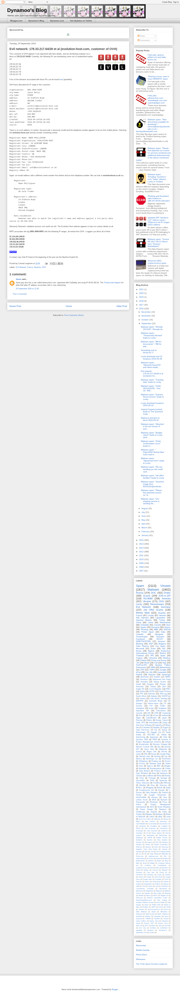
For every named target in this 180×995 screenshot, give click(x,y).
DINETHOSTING (143, 641)
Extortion (139, 872)
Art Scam (150, 858)
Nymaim (164, 800)
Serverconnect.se (154, 909)
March (144, 527)
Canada (157, 625)
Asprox (167, 627)
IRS (152, 655)
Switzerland (153, 723)
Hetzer (147, 881)
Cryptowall (166, 713)
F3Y (151, 706)
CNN (156, 713)
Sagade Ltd (156, 732)
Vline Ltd (139, 925)
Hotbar (165, 881)
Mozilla (141, 895)
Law (156, 886)
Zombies (153, 928)
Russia (139, 592)
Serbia (142, 691)
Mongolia (159, 634)
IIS (147, 833)
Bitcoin (166, 819)
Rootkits (145, 907)
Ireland (168, 742)
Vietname (165, 921)
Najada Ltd (164, 895)
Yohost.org (139, 856)
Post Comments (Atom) (74, 315)
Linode (151, 615)
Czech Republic (155, 689)
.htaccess (163, 785)
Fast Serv (151, 872)
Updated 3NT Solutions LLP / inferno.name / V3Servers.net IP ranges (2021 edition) (158, 221)
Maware (147, 893)
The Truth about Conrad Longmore (151, 964)
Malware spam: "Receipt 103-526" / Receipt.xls (152, 328)
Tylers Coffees (141, 921)
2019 (141, 297)
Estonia (139, 706)
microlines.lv (163, 930)
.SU (137, 663)
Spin (146, 851)
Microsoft (140, 648)
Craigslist (164, 826)
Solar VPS (140, 723)
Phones (163, 684)
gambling (139, 930)
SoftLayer (139, 914)
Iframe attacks (157, 833)
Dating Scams (160, 682)
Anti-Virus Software (144, 725)
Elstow (153, 754)
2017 (141, 305)
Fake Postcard (152, 831)
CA (165, 703)
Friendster (150, 874)
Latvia (150, 622)
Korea (138, 651)
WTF (146, 925)
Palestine (165, 842)
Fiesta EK (163, 872)
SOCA (161, 907)
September (146, 323)
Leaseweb (161, 672)
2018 (141, 301)
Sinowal (164, 849)
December (146, 312)
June (143, 516)
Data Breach (144, 771)
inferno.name (153, 703)
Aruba (158, 858)
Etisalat (161, 790)
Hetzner (162, 615)
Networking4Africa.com (144, 900)
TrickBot (156, 783)
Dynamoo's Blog (27, 10)
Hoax (154, 773)
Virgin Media (154, 854)
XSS (159, 925)
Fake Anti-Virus (142, 730)
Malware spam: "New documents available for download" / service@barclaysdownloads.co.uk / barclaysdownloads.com (153, 125)
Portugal (152, 778)
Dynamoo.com (57, 21)
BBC (159, 766)
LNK (143, 886)
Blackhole (145, 677)
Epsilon (146, 870)
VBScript (167, 783)
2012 (141, 551)
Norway (168, 776)
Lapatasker (160, 618)
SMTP (153, 907)
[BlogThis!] (53, 263)
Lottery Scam (142, 800)
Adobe (163, 735)
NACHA (167, 629)
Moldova (167, 658)
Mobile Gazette (142, 950)
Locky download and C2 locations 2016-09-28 (151, 357)
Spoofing (139, 916)
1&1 (164, 648)
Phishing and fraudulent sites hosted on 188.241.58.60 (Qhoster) (159, 198)
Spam (140, 586)
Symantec (157, 916)
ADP (151, 644)
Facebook (140, 639)
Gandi (138, 684)
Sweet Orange (146, 809)
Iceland (138, 884)
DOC (153, 592)
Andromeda (140, 858)
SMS (153, 667)
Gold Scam (158, 877)
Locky (139, 604)
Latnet (150, 886)
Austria (139, 752)
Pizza (165, 802)
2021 (141, 289)
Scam (153, 648)
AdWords (157, 819)
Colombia (146, 728)
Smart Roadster (164, 807)
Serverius (140, 687)
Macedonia (163, 888)
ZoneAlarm (164, 928)
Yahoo (151, 817)
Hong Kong (156, 881)
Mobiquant (139, 837)
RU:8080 (148, 598)
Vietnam (152, 674)
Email (138, 870)
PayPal (139, 674)
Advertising (140, 737)
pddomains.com (141, 932)
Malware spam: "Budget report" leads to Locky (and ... (151, 435)
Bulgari (152, 863)
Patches (139, 720)
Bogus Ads (151, 752)
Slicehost (144, 679)
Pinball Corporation (160, 844)
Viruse (138, 923)
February (145, 531)
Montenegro (141, 732)
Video (164, 812)
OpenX (149, 842)
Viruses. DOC (149, 923)
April (143, 524)
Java (165, 797)
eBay (160, 817)
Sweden (157, 677)
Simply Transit (162, 720)
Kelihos (157, 884)
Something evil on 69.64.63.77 (149, 351)
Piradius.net (156, 761)
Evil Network (21, 267)
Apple (138, 718)
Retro (156, 847)
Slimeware (163, 912)
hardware (150, 930)
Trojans (139, 658)
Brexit (145, 863)
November (146, 316)
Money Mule (143, 612)
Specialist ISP (142, 711)
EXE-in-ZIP (165, 595)
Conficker (148, 865)
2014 (141, 544)
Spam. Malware (163, 914)
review (152, 932)
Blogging (149, 788)
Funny (159, 874)
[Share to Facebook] (59, 263)
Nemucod (139, 898)
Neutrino (37, 267)
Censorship (152, 824)
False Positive (165, 691)
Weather (142, 785)
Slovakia (139, 851)
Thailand (140, 655)
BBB (156, 629)
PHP (156, 842)
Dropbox (156, 728)
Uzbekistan (140, 812)
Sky (159, 747)
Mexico (139, 759)
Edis (157, 868)
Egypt (165, 728)
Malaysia (159, 891)
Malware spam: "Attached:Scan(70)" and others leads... (151, 364)
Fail (156, 663)
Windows (159, 814)
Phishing (144, 629)
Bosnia (164, 752)
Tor (140, 854)
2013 (141, 548)
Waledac (148, 814)
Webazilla (163, 749)
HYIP (166, 879)
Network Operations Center (157, 898)
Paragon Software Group (144, 902)
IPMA (154, 740)
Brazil (146, 663)
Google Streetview (157, 795)
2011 (141, 555)
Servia (165, 909)
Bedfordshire (140, 861)
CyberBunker (151, 718)
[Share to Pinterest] (61, 263)
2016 (141, 308)
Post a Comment (20, 294)
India (163, 632)
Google (163, 670)
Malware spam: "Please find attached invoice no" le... (151, 492)
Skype (153, 912)
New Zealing (162, 900)
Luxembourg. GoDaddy (145, 888)
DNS (151, 868)
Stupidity (162, 613)
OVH (44, 267)
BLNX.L (139, 788)
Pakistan (151, 694)
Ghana (141, 877)
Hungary (150, 684)
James (18, 279)
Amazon (161, 641)
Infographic (148, 884)
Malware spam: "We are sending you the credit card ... (152, 469)
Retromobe (141, 945)
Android (165, 715)
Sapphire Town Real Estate (146, 849)
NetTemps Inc (152, 759)
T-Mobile (148, 918)
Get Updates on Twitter (81, 21)
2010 (141, 559)
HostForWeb (141, 797)
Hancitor (139, 881)
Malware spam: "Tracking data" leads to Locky (152, 381)
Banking (139, 644)
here (61, 79)
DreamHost (164, 828)
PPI (141, 694)
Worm (153, 925)
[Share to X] (56, 263)
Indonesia (164, 773)
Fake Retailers (152, 793)
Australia (144, 682)
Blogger (167, 766)
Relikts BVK (156, 905)
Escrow (155, 870)
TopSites (157, 918)
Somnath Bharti (155, 701)
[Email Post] (46, 263)
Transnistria (161, 711)
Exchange (139, 831)
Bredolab (142, 769)
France (30, 267)
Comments (144, 40)
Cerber (168, 769)
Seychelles (140, 780)
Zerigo (164, 723)
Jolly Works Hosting (158, 699)
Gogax (149, 877)
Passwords (140, 802)
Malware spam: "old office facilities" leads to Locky (152, 476)
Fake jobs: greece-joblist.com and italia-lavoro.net (157, 57)
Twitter (168, 764)
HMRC (168, 677)
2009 (141, 563)
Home (69, 306)
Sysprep (139, 918)
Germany (166, 607)
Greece (143, 699)
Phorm (148, 844)
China (138, 622)
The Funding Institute (163, 851)
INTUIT (160, 639)
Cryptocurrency (141, 868)
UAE (148, 715)
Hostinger (139, 833)
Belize (159, 861)
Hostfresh (164, 831)
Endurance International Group (153, 652)
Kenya (164, 730)
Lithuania (153, 658)
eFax (138, 672)
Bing (166, 861)
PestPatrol (166, 759)
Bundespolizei (155, 769)
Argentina (159, 725)
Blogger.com (16, 21)
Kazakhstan (144, 744)
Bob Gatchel (150, 821)
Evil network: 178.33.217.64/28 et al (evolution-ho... (152, 373)
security (139, 713)
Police (138, 805)
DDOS (138, 828)
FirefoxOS (139, 874)
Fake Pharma (142, 646)
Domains (160, 637)
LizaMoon (149, 776)
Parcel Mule (160, 902)
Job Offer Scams (153, 609)
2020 (141, 293)
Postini (168, 761)
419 (148, 713)
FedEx (162, 706)
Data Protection (150, 828)
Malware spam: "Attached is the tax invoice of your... (152, 426)
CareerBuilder (140, 824)
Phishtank (154, 802)
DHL (146, 754)
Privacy (142, 764)
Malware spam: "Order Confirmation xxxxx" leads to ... (151, 443)
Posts (142, 36)
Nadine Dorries (161, 837)
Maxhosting (163, 835)
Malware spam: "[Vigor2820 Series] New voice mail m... (152, 452)
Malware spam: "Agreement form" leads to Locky (152, 460)
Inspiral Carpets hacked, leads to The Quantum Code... (152, 411)
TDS (151, 851)
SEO (152, 807)
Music (148, 895)
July (143, 512)
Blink (137, 863)
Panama (139, 844)
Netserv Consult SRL (145, 747)
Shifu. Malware (141, 912)
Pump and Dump (158, 660)
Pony (142, 778)
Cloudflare (153, 826)
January (145, 535)
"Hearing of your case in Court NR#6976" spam (158, 77)
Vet (145, 854)
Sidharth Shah (155, 764)
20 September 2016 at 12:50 (27, 289)
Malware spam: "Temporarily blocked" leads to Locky (151, 335)
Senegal (163, 778)
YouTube (168, 925)
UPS (142, 670)
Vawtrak (153, 812)
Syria (166, 916)
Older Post (121, 306)
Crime (138, 754)
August (144, 508)
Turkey (162, 620)
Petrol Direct (141, 954)
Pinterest (139, 847)
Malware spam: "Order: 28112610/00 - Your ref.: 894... (151, 388)
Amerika (166, 598)
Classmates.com (165, 824)
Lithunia (139, 776)
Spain (162, 655)
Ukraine (147, 601)
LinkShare (164, 886)
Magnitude (149, 891)
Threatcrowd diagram (112, 283)
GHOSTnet (166, 696)
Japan (164, 718)
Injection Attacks (144, 620)
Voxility (139, 814)
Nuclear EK (140, 842)
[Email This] (51, 263)
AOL (165, 856)
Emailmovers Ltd (146, 790)
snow (168, 817)
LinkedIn (140, 634)
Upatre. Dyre (153, 921)
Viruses (165, 586)
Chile (165, 737)
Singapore (162, 708)
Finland (165, 793)
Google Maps (165, 754)
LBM (137, 886)
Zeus (153, 785)
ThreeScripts (141, 637)
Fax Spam (161, 646)
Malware (153, 589)
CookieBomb (162, 865)
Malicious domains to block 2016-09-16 (150, 419)
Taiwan (153, 687)
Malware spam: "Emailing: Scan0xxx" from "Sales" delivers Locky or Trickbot (157, 178)
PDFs (168, 689)
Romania (155, 627)
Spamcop (163, 780)
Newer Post (15, 306)
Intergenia (140, 708)
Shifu (152, 780)
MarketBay (150, 835)
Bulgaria (162, 644)
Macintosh (139, 891)
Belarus (151, 861)
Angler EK (140, 689)
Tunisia (165, 918)
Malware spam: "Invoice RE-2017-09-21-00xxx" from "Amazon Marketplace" (158, 242)
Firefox (139, 795)
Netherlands (165, 622)
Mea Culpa (157, 893)
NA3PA (149, 837)
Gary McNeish (142, 773)
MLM (154, 800)
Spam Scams (150, 914)
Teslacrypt (166, 674)
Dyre (168, 625)
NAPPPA (139, 701)
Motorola (168, 893)
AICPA (152, 691)
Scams (146, 595)
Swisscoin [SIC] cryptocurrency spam (157, 262)
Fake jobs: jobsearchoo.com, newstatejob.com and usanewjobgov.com (157, 99)
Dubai (168, 788)
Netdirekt (139, 840)
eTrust (155, 715)
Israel (151, 708)
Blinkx (138, 821)
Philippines (143, 761)
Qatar (146, 905)
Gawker (168, 874)
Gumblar (158, 879)
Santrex (141, 909)
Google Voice (147, 879)
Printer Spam (147, 632)
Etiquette (165, 870)
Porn (141, 715)
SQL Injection (142, 618)
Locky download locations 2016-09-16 (152, 404)
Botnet (159, 788)
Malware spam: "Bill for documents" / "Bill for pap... (151, 344)
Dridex (167, 592)
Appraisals (154, 737)
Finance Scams (160, 771)
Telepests (163, 809)
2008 (141, 567)
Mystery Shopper (160, 744)
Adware (154, 696)
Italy (164, 663)
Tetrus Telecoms (143, 783)
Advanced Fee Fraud (162, 679)
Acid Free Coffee (145, 819)
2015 (141, 540)
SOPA (168, 907)
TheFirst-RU (141, 665)
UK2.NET (151, 735)
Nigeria (151, 651)
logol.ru (150, 766)
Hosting (157, 756)
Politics (149, 720)
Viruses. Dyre (163, 923)
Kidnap (165, 884)
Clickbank (142, 826)
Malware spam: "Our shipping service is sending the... (150, 501)
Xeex (141, 766)
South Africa (141, 696)
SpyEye (148, 916)
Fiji (155, 730)
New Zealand (162, 840)
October (145, 320)
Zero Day (142, 928)
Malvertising (165, 667)
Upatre (143, 627)
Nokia (159, 776)
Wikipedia (164, 854)
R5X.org (163, 694)
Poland (143, 660)
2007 (141, 571)
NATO (155, 895)
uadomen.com (153, 856)
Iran (165, 756)
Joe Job (148, 672)
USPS (152, 670)
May (143, 520)
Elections (165, 868)
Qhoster (148, 847)
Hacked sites (144, 756)
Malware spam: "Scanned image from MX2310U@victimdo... (152, 484)
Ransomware (157, 604)
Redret (163, 653)
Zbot (164, 687)
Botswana (163, 821)
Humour (154, 797)
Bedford (165, 858)
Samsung (164, 847)
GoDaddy (144, 625)
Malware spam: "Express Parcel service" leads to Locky (152, 396)
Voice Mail (149, 749)
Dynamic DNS (142, 740)
